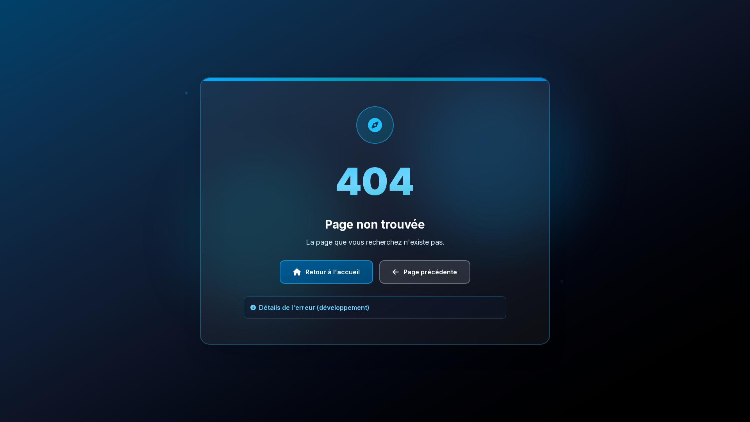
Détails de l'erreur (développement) (314, 307)
